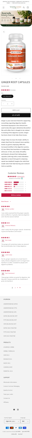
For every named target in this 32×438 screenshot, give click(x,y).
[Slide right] (20, 78)
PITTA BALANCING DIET (10, 320)
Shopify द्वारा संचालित (16, 431)
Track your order (8, 394)
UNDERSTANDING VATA (10, 312)
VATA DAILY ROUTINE (9, 336)
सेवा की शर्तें (20, 434)
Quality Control (8, 390)
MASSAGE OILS (8, 359)
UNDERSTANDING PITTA (10, 308)
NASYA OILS (7, 363)
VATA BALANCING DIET (10, 324)
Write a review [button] (16, 195)
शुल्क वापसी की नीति (25, 431)
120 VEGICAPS (7, 96)
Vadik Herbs (9, 431)
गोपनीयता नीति (14, 434)
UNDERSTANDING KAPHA (11, 304)
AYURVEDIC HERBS (9, 347)
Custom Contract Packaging (11, 386)
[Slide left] (12, 78)
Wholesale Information (10, 382)
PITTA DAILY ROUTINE (10, 332)
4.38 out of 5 (20, 176)
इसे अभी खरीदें (16, 115)
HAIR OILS (6, 355)
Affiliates (6, 402)
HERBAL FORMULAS (9, 351)
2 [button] (15, 287)
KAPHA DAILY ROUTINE (10, 328)
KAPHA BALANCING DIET (10, 316)
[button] (4, 7)
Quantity (3, 100)
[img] (5, 206)
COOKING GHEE (8, 367)
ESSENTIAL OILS (8, 371)
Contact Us (7, 398)
